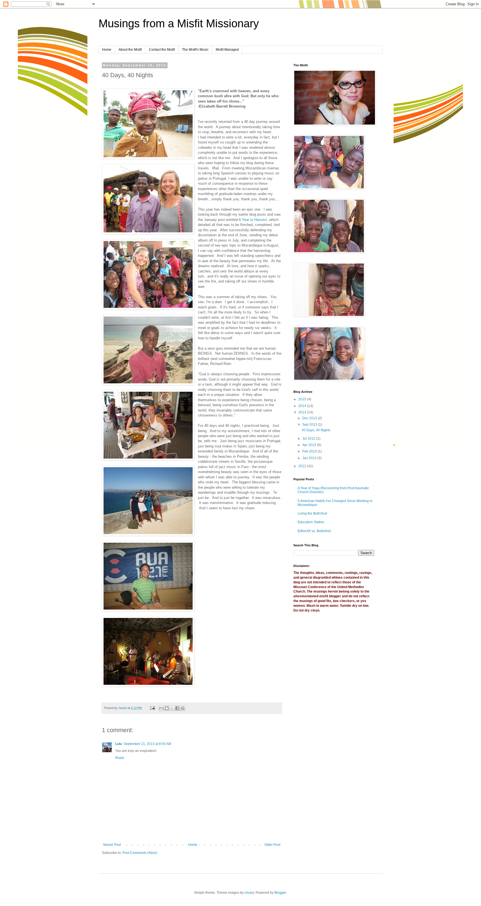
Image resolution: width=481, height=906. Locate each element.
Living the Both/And (312, 513)
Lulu (118, 744)
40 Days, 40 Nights (316, 430)
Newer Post (112, 845)
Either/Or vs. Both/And (314, 531)
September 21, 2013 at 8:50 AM (147, 744)
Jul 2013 (309, 438)
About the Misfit (130, 50)
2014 (302, 406)
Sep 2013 (310, 425)
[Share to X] (172, 708)
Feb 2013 (310, 451)
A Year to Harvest (253, 220)
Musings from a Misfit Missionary (179, 23)
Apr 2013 (309, 445)
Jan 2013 (309, 458)
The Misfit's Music (195, 50)
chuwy (249, 893)
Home (106, 50)
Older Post (272, 845)
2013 (302, 412)
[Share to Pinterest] (182, 708)
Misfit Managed (227, 50)
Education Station (311, 522)
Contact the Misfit (162, 50)
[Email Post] (152, 708)
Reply (119, 758)
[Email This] (161, 708)
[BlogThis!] (167, 708)
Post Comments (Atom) (139, 853)
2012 (302, 466)
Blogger (280, 893)
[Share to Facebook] (177, 708)
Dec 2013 (310, 418)
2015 (302, 399)
